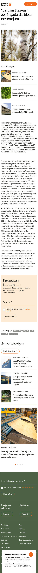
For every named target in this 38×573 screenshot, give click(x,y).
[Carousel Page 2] (17, 464)
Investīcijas (17, 331)
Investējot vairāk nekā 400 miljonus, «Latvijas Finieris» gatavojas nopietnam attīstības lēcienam (17, 454)
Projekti (25, 331)
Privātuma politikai (27, 487)
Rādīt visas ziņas (9, 351)
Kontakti (25, 514)
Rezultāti (4, 334)
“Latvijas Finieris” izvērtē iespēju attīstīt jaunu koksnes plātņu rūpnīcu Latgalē (22, 381)
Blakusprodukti (6, 533)
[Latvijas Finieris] (6, 4)
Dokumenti (5, 544)
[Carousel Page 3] (20, 464)
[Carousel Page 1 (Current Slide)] (15, 464)
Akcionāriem (5, 547)
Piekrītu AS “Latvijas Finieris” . (18, 310)
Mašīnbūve (5, 529)
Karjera (6, 514)
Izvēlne (29, 4)
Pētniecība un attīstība (9, 536)
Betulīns (4, 540)
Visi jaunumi (13, 334)
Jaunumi (22, 533)
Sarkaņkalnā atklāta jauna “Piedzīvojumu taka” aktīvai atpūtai (23, 397)
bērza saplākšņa (15, 129)
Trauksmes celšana (26, 540)
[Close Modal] (31, 554)
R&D (32, 331)
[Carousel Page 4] (22, 464)
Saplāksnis (5, 525)
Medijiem (22, 536)
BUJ (20, 525)
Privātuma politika (25, 544)
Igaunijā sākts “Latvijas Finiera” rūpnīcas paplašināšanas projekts (22, 363)
